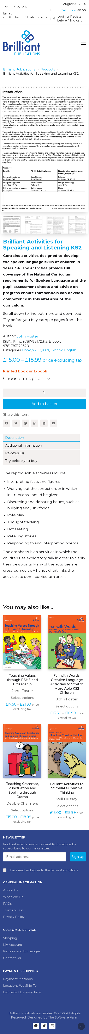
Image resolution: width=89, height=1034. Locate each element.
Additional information (23, 445)
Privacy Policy (13, 916)
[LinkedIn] (44, 422)
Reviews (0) (14, 453)
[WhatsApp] (34, 422)
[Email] (53, 422)
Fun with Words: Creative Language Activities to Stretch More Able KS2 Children (66, 683)
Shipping (10, 938)
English (70, 350)
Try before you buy (21, 460)
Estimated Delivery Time (22, 992)
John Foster (27, 336)
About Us (10, 890)
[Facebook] (6, 422)
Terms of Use (13, 910)
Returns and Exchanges (21, 951)
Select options (22, 697)
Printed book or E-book (25, 371)
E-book (57, 350)
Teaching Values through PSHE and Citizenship (22, 679)
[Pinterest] (25, 422)
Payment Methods (17, 978)
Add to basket (44, 403)
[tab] (44, 437)
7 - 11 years (40, 350)
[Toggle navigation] (83, 43)
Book (26, 350)
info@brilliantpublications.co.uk (25, 17)
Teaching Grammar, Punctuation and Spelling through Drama (22, 789)
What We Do (13, 896)
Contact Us (12, 957)
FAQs (7, 903)
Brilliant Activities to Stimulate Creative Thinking (67, 788)
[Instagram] (52, 1025)
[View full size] (24, 93)
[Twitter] (16, 422)
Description (14, 437)
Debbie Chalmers (22, 803)
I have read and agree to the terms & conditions (43, 870)
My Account (12, 944)
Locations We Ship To (20, 985)
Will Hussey (66, 799)
